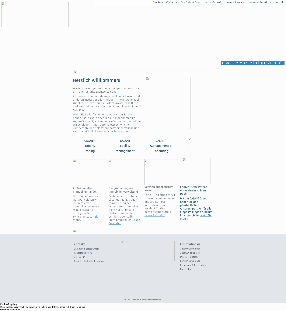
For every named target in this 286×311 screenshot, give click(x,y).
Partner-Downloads (190, 261)
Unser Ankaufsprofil (190, 253)
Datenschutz (186, 269)
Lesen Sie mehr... (154, 215)
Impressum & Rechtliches (193, 265)
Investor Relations (189, 257)
